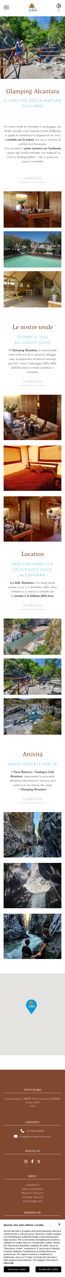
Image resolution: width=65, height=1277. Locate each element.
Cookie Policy (32, 1197)
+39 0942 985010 (35, 1130)
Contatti (32, 1185)
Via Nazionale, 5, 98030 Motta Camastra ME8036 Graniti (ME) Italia (32, 1102)
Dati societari (32, 1189)
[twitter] (39, 1161)
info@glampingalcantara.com (35, 1136)
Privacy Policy (32, 1193)
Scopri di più (32, 178)
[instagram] (26, 1161)
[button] (31, 1006)
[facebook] (32, 1161)
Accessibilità (32, 1201)
